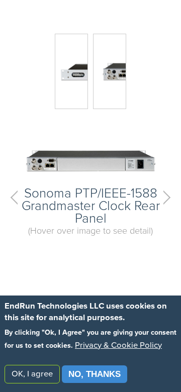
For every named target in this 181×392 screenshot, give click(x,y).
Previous (18, 197)
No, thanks (94, 374)
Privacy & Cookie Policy (118, 345)
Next (163, 197)
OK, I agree (32, 374)
